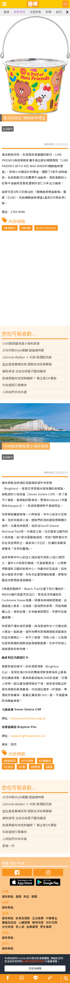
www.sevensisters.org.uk (28, 718)
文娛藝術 (45, 761)
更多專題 (46, 926)
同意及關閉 (35, 968)
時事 (49, 11)
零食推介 (10, 228)
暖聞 (34, 896)
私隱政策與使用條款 (33, 961)
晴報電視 (19, 11)
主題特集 (35, 11)
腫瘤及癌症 (9, 922)
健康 (6, 11)
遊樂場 (36, 767)
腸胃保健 (38, 922)
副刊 (59, 11)
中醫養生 (51, 918)
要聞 (18, 896)
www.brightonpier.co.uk (28, 736)
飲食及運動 (23, 918)
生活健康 (38, 918)
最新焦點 (7, 896)
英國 (49, 767)
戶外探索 (28, 761)
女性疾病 (7, 926)
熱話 (26, 896)
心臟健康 (24, 922)
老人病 (20, 926)
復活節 (27, 228)
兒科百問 (51, 922)
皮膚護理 (32, 926)
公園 (22, 767)
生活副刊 (8, 129)
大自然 (9, 767)
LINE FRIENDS (47, 228)
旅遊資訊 (10, 761)
